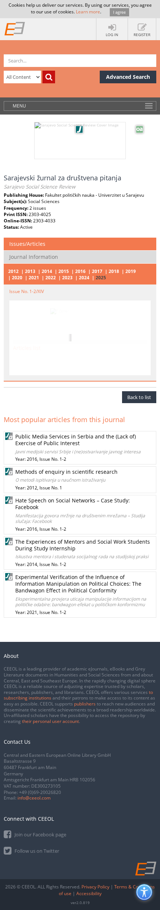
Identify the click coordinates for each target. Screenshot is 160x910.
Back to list (139, 397)
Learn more (88, 12)
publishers (85, 704)
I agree (119, 12)
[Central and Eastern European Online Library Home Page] (15, 28)
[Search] (48, 77)
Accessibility (89, 893)
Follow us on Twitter (36, 851)
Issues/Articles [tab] (27, 243)
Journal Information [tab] (33, 256)
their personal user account (50, 721)
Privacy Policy (95, 887)
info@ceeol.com (34, 798)
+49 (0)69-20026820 (40, 792)
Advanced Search (128, 76)
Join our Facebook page (39, 834)
